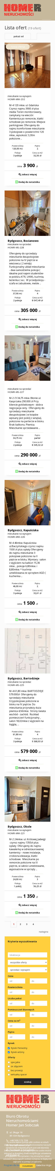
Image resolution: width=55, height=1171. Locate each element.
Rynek (11, 1043)
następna (43, 931)
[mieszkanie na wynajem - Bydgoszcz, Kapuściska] (27, 502)
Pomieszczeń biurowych (21, 1009)
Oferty (11, 1057)
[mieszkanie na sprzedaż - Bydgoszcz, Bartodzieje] (27, 651)
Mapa (40, 36)
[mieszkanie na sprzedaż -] (27, 358)
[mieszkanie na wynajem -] (27, 65)
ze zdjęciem (17, 1066)
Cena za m (14, 1020)
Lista (34, 36)
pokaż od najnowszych (18, 37)
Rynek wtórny (17, 1052)
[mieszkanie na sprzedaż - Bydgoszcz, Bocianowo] (27, 213)
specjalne (15, 1062)
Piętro (11, 1032)
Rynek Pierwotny (19, 1048)
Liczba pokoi (15, 998)
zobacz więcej (29, 174)
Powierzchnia (15, 987)
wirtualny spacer (19, 1074)
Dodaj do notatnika (29, 182)
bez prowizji (17, 1070)
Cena (10, 976)
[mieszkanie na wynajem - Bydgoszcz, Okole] (27, 799)
